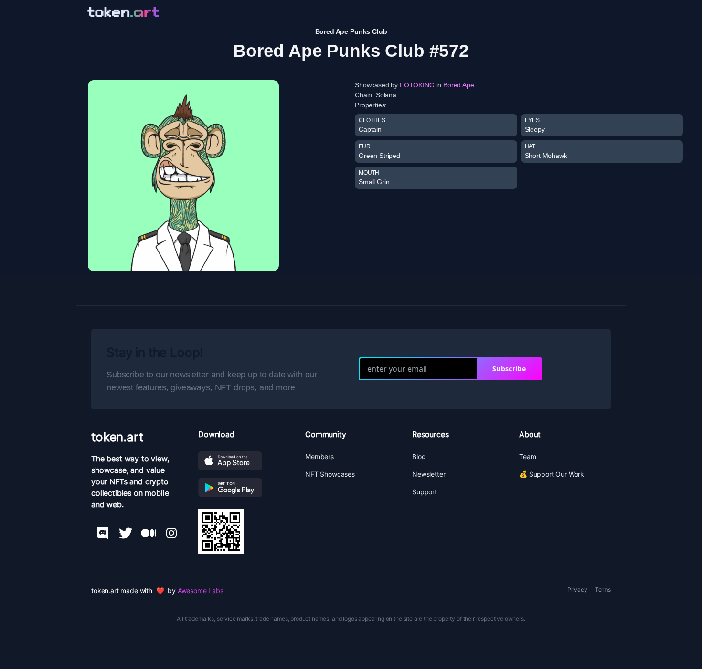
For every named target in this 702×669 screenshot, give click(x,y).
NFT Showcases (330, 474)
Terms (603, 589)
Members (319, 456)
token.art (117, 436)
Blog (418, 456)
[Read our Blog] (148, 533)
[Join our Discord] (102, 533)
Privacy (577, 589)
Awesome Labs (200, 590)
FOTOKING (417, 85)
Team (527, 456)
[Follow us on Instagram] (171, 533)
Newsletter (428, 474)
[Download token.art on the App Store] (244, 460)
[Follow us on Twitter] (125, 533)
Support (424, 492)
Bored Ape (458, 85)
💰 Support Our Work (551, 474)
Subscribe (509, 368)
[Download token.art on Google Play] (244, 487)
